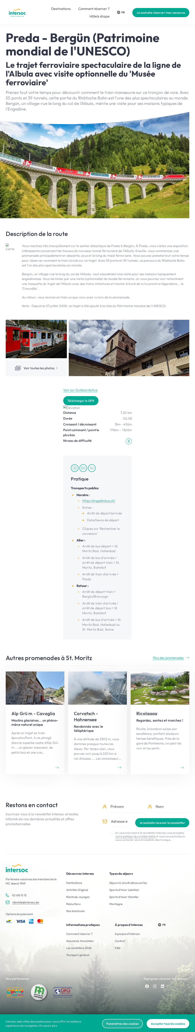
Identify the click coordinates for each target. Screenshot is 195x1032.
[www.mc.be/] (39, 992)
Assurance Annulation (80, 941)
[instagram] (154, 986)
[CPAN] (15, 992)
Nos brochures (75, 911)
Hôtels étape (99, 16)
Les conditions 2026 (78, 948)
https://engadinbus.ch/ (98, 501)
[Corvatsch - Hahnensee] (97, 722)
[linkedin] (162, 986)
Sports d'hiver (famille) (123, 897)
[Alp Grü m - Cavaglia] (35, 722)
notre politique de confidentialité (135, 836)
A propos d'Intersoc (127, 934)
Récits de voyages (78, 897)
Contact (120, 941)
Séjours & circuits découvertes (128, 883)
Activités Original (77, 890)
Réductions (73, 904)
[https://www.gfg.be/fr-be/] (62, 992)
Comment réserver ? (93, 8)
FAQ (118, 948)
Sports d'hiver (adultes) (124, 890)
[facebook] (147, 986)
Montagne (116, 904)
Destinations (61, 8)
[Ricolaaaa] (160, 722)
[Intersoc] (17, 12)
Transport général (77, 955)
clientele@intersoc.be (25, 902)
